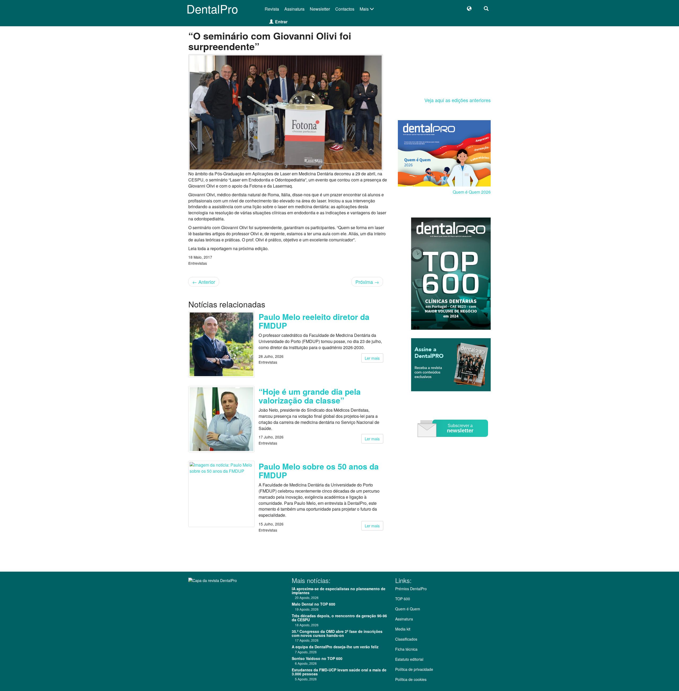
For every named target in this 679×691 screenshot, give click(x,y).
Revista (272, 9)
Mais (365, 9)
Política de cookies (410, 679)
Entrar (281, 22)
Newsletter (320, 9)
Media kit (402, 629)
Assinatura (294, 9)
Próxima (367, 281)
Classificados (406, 639)
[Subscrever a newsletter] (453, 440)
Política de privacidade (414, 669)
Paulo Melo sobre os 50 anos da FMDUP (319, 470)
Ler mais (372, 358)
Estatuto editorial (409, 659)
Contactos (344, 9)
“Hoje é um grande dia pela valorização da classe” (310, 396)
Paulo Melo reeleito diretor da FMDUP (314, 321)
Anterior (203, 281)
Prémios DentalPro (411, 588)
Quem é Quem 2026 (472, 192)
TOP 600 (402, 598)
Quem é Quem (407, 608)
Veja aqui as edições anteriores (457, 100)
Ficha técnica (406, 649)
